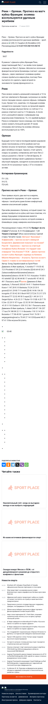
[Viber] (22, 465)
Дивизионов (23, 697)
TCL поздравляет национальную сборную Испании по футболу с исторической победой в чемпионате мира (26, 633)
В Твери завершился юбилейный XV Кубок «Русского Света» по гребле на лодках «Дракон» (26, 622)
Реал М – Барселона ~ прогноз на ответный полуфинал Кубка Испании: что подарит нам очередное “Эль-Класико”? (21, 249)
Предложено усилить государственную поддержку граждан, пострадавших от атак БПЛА (25, 605)
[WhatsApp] (26, 465)
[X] (17, 465)
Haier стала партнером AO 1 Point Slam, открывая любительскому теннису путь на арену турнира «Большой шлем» (24, 616)
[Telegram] (13, 465)
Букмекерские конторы (37, 693)
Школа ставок (20, 693)
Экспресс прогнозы (37, 697)
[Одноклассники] (8, 465)
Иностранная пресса (10, 700)
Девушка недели (25, 700)
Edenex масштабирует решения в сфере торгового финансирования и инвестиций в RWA (24, 610)
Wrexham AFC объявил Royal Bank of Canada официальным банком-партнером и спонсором (24, 586)
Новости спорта (8, 693)
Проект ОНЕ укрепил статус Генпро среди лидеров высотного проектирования (25, 638)
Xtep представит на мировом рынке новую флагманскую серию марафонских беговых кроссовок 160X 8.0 (26, 592)
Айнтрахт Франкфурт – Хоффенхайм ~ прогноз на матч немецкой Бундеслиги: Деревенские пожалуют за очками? (23, 240)
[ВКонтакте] (4, 465)
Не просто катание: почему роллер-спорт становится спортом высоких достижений (26, 643)
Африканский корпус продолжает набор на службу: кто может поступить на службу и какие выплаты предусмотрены (25, 599)
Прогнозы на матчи (9, 26)
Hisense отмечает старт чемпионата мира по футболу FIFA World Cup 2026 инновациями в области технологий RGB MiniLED (26, 649)
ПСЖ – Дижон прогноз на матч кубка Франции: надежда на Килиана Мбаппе (23, 255)
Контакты (37, 700)
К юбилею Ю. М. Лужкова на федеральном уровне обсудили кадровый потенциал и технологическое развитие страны (25, 670)
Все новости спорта (24, 677)
